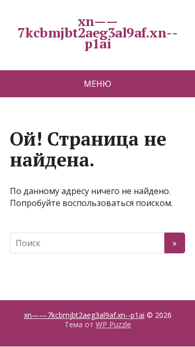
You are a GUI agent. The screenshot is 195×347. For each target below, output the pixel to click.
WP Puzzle (113, 324)
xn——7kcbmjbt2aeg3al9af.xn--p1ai (97, 32)
